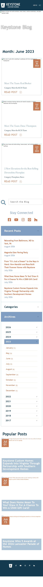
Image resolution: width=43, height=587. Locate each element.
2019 (8, 411)
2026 (8, 327)
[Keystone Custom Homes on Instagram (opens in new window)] (25, 565)
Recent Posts (12, 230)
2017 (8, 420)
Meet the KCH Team (19, 87)
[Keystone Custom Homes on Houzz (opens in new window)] (34, 565)
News (22, 177)
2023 (8, 341)
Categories (11, 307)
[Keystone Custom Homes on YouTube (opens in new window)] (20, 565)
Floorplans (15, 177)
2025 (8, 332)
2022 (8, 396)
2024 (8, 337)
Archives (9, 316)
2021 (8, 401)
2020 (8, 406)
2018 (8, 415)
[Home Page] (10, 5)
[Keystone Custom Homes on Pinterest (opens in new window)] (29, 565)
